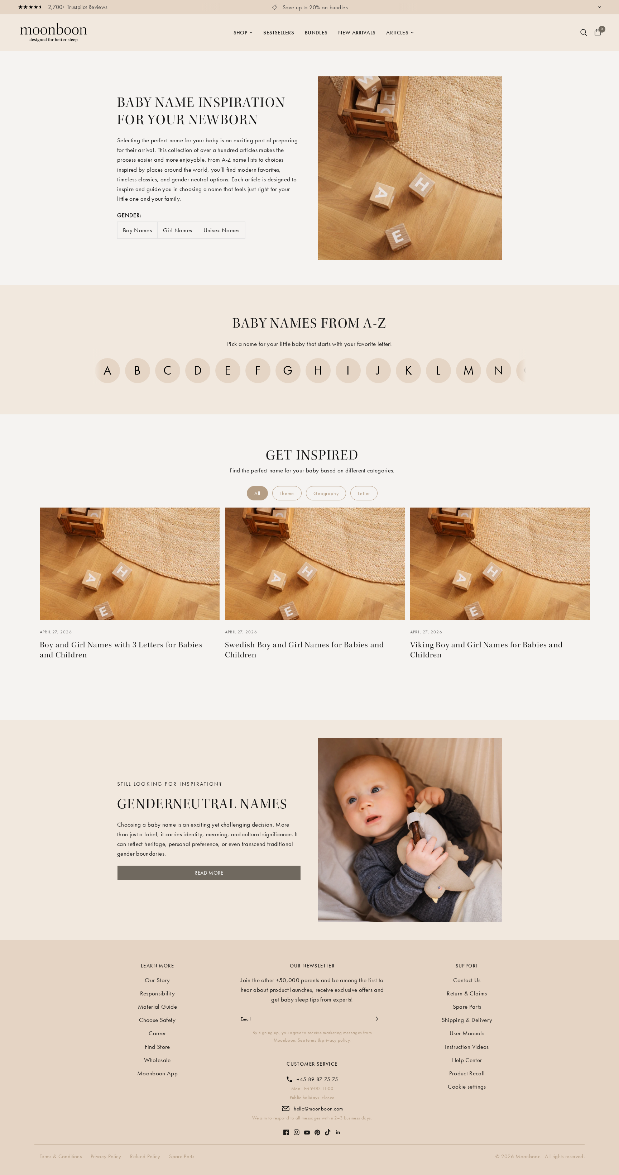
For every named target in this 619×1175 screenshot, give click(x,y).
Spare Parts (467, 1006)
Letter (364, 493)
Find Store (157, 1047)
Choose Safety (157, 1020)
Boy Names (137, 230)
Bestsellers (278, 32)
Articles (397, 32)
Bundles (316, 32)
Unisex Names (221, 230)
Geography (326, 493)
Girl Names (177, 230)
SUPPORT (467, 965)
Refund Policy (145, 1156)
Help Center (467, 1060)
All (257, 493)
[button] (89, 372)
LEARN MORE (157, 965)
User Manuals (467, 1033)
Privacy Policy (106, 1156)
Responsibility (157, 993)
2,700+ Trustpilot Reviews (78, 7)
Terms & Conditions (61, 1156)
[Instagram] (296, 1128)
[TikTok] (328, 1129)
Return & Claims (467, 993)
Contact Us (466, 980)
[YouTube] (307, 1128)
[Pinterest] (317, 1129)
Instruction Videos (467, 1047)
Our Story (157, 980)
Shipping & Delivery (467, 1020)
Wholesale (157, 1060)
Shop (240, 32)
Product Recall (467, 1073)
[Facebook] (286, 1128)
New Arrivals (356, 32)
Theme (287, 493)
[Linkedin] (338, 1128)
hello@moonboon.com (318, 1108)
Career (157, 1033)
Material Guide (157, 1006)
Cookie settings (467, 1086)
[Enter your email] (377, 1019)
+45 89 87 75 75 (317, 1079)
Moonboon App (157, 1073)
